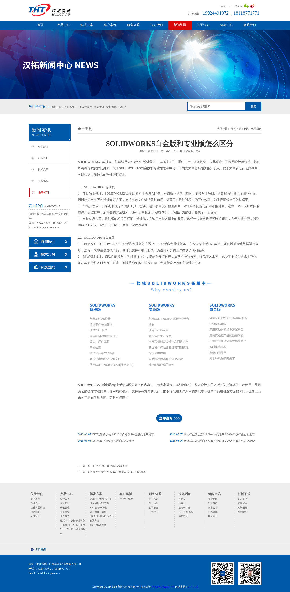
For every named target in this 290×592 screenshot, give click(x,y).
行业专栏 (43, 158)
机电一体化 (184, 507)
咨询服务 (153, 507)
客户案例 (110, 25)
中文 (223, 6)
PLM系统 (69, 106)
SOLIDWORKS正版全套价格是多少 (108, 465)
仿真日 (182, 503)
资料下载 (244, 494)
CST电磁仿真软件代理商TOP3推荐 (106, 440)
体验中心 (226, 25)
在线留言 (242, 503)
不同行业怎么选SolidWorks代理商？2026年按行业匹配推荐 (212, 434)
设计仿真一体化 (98, 512)
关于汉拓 (203, 25)
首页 (40, 25)
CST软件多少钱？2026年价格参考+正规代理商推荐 (116, 434)
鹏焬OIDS (56, 106)
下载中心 (153, 512)
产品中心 (63, 25)
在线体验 (43, 181)
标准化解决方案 (98, 525)
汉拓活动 (156, 25)
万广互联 (193, 586)
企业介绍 (35, 503)
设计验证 (65, 503)
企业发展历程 (38, 507)
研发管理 (65, 507)
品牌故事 (35, 499)
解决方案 (86, 25)
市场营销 (65, 512)
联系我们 (249, 25)
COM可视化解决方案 (101, 499)
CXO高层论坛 (186, 512)
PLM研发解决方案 (99, 503)
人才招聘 (35, 516)
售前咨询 (153, 499)
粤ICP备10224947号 (163, 586)
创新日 (182, 499)
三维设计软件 (84, 106)
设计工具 (65, 499)
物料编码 (111, 106)
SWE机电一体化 (98, 507)
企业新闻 (43, 146)
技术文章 (43, 169)
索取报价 (242, 507)
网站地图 (242, 512)
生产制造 (65, 516)
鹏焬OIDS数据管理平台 (72, 520)
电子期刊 (43, 192)
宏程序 (122, 106)
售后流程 (153, 503)
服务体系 (133, 25)
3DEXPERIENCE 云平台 (72, 525)
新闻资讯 (180, 25)
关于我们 (37, 494)
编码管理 (99, 106)
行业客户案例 (126, 499)
